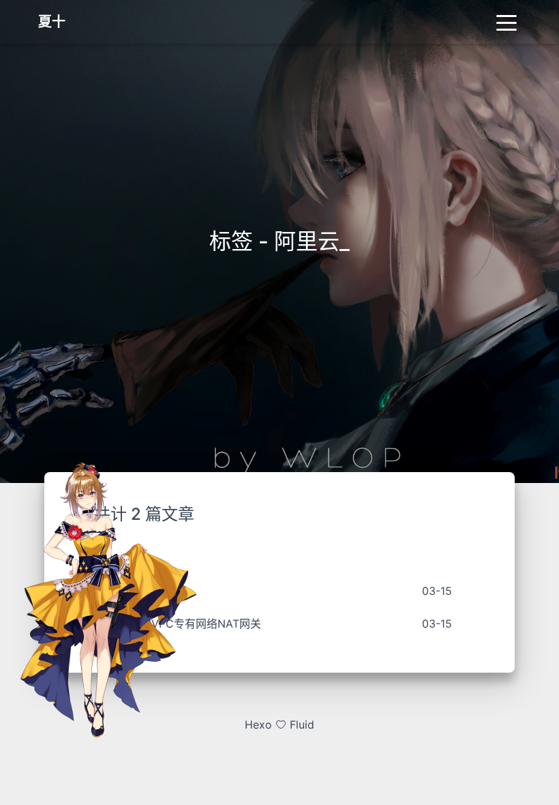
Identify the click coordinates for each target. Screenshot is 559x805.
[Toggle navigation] (506, 21)
